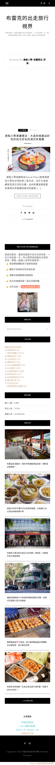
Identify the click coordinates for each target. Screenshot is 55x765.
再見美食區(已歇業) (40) (17, 386)
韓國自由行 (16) (13, 362)
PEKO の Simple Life (27, 730)
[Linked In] (33, 213)
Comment (27, 206)
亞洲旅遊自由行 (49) (15, 377)
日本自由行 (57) (13, 359)
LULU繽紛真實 (27, 726)
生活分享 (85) (12, 383)
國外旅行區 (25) (13, 380)
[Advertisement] (27, 101)
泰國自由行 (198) (14, 356)
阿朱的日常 (27, 733)
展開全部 (8, 347)
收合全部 (17, 347)
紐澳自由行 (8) (13, 350)
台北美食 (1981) (13, 368)
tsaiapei (28, 219)
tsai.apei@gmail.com (30, 287)
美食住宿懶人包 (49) (15, 353)
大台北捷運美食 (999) (16, 365)
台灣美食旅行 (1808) (15, 371)
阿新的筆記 (27, 722)
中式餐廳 (23, 130)
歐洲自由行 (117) (14, 374)
